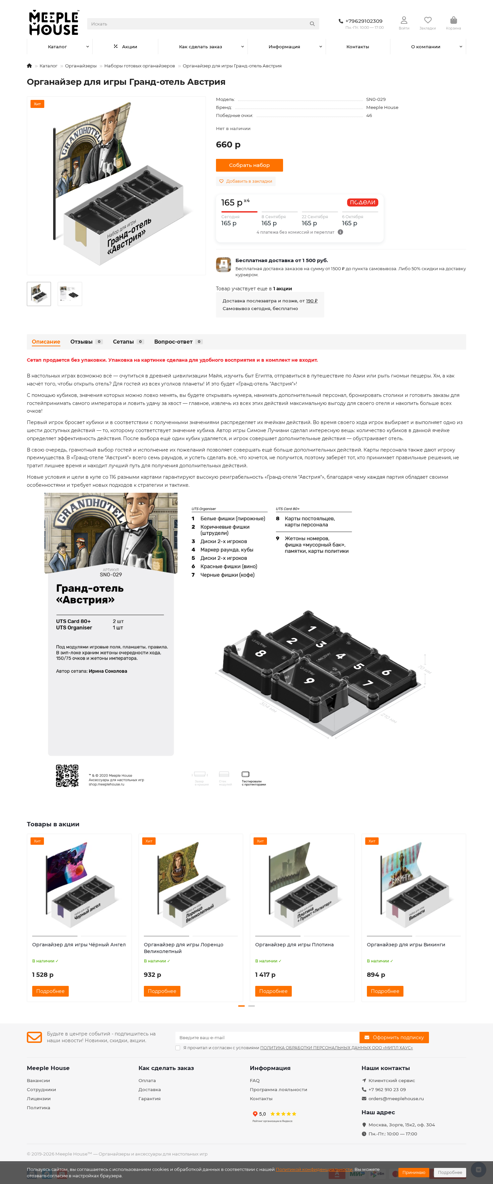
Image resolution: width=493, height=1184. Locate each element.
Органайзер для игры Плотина (294, 945)
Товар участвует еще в (254, 289)
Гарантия (150, 1098)
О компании (425, 46)
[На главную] (29, 65)
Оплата (147, 1080)
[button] (27, 917)
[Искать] (312, 23)
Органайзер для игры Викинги (406, 945)
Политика (38, 1107)
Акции (129, 46)
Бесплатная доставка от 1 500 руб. (281, 260)
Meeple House (382, 107)
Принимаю (413, 1172)
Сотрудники (41, 1089)
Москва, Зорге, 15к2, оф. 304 (402, 1124)
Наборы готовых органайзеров (139, 65)
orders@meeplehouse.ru (396, 1098)
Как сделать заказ (200, 46)
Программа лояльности (278, 1089)
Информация (284, 46)
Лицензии (39, 1098)
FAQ (255, 1080)
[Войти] (404, 20)
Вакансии (38, 1080)
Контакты (357, 46)
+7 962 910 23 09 (387, 1089)
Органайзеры (81, 65)
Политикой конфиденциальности (314, 1169)
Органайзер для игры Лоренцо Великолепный (183, 948)
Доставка (150, 1089)
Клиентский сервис (392, 1080)
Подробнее (450, 1172)
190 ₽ (312, 300)
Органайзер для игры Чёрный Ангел (79, 945)
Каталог (57, 46)
